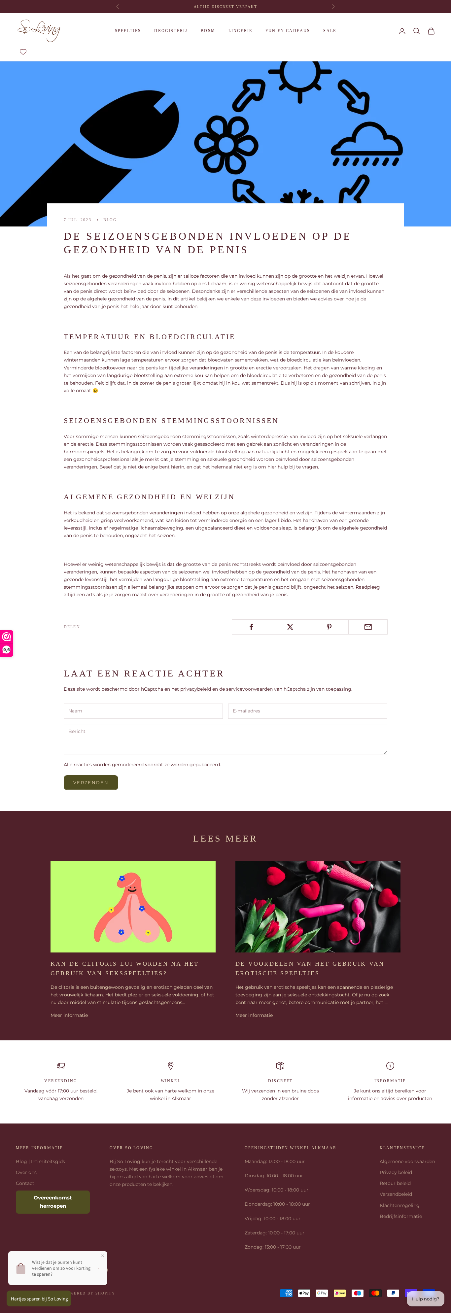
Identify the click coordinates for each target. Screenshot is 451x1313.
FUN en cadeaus (287, 30)
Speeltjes (128, 30)
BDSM (208, 30)
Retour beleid (395, 1183)
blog (110, 220)
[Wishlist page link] (23, 52)
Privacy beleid (396, 1172)
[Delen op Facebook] (251, 627)
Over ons (26, 1172)
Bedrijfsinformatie (401, 1216)
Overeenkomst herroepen (53, 1201)
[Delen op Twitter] (290, 627)
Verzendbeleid (396, 1194)
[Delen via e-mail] (368, 627)
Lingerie (240, 30)
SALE (329, 30)
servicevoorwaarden (249, 689)
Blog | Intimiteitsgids (40, 1161)
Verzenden (91, 782)
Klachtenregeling (400, 1205)
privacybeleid (195, 689)
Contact (25, 1183)
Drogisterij (171, 30)
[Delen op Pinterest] (329, 627)
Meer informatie (69, 1015)
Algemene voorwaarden (407, 1161)
